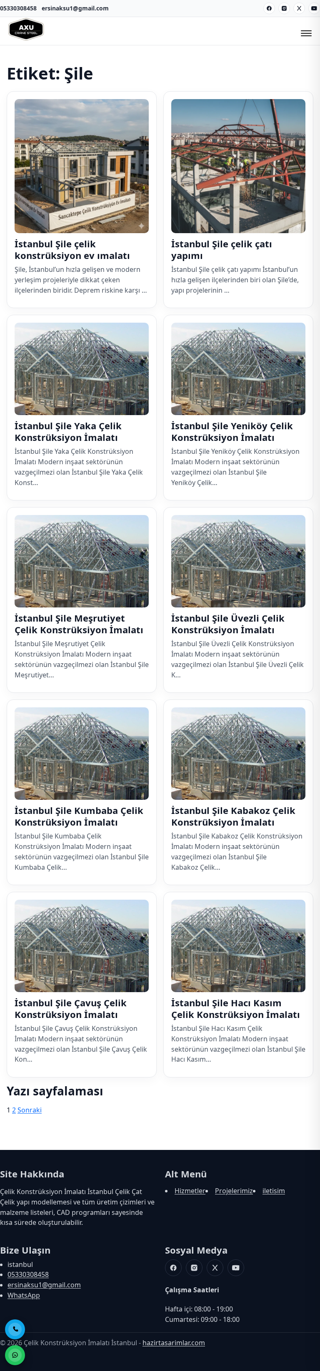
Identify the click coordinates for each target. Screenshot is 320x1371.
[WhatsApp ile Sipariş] (15, 1355)
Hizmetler (190, 1190)
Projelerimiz (234, 1190)
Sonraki (30, 1110)
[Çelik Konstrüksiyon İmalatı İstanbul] (26, 39)
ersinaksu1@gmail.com (75, 8)
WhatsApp (24, 1295)
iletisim (273, 1190)
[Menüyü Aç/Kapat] (305, 30)
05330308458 (18, 8)
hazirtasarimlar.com (173, 1342)
